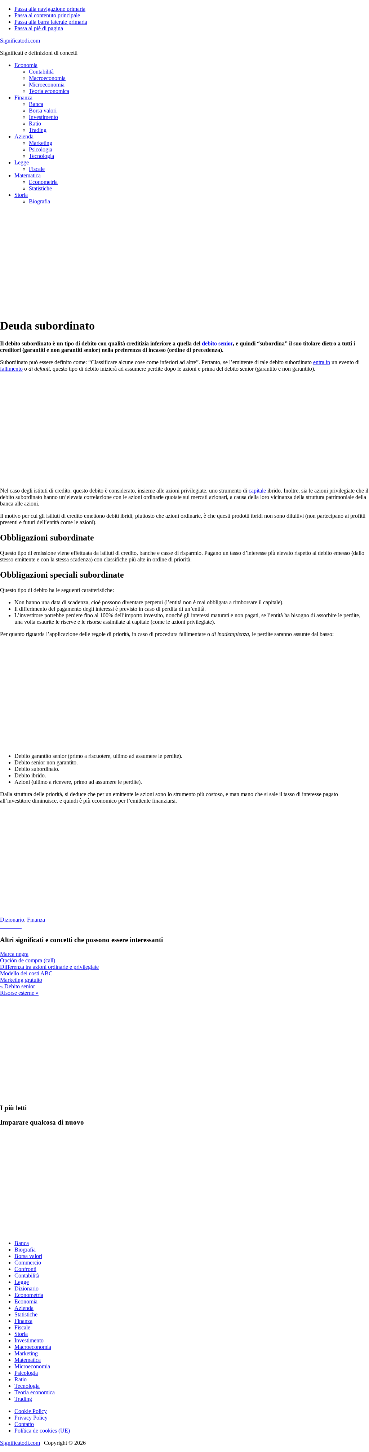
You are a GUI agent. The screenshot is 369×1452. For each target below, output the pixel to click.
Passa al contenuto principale (47, 15)
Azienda (24, 1308)
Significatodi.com (20, 40)
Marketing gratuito (21, 980)
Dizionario (12, 920)
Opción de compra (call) (27, 960)
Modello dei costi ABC (26, 973)
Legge (21, 1282)
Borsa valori (28, 1256)
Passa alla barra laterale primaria (50, 22)
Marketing (26, 1353)
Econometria (28, 1295)
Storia (21, 1334)
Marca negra (14, 954)
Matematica (27, 1360)
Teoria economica (34, 1392)
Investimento (29, 1340)
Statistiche (25, 1314)
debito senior (217, 343)
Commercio (27, 1262)
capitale (257, 490)
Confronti (25, 1269)
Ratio (20, 1379)
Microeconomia (32, 1366)
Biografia (25, 1249)
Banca (21, 1243)
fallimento (11, 369)
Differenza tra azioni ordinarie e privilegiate (49, 967)
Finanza (36, 920)
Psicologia (26, 1373)
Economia (25, 1301)
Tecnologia (27, 1386)
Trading (23, 1399)
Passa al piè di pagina (38, 28)
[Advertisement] (184, 261)
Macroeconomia (32, 1347)
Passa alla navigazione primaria (49, 9)
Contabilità (26, 1275)
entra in (321, 362)
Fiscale (22, 1327)
